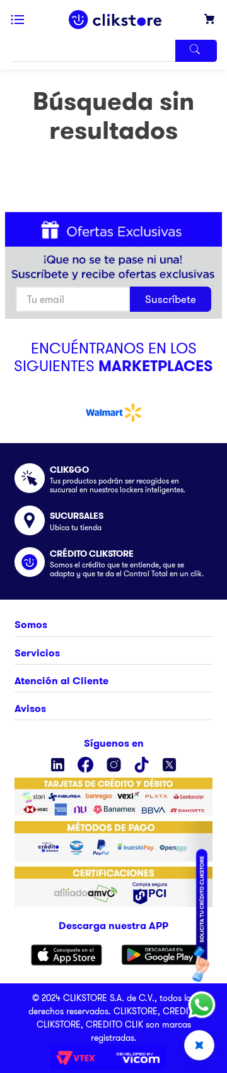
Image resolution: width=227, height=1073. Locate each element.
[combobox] (113, 51)
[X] (169, 765)
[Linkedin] (58, 765)
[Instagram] (114, 765)
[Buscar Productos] (196, 51)
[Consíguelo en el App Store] (66, 955)
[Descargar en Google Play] (160, 955)
